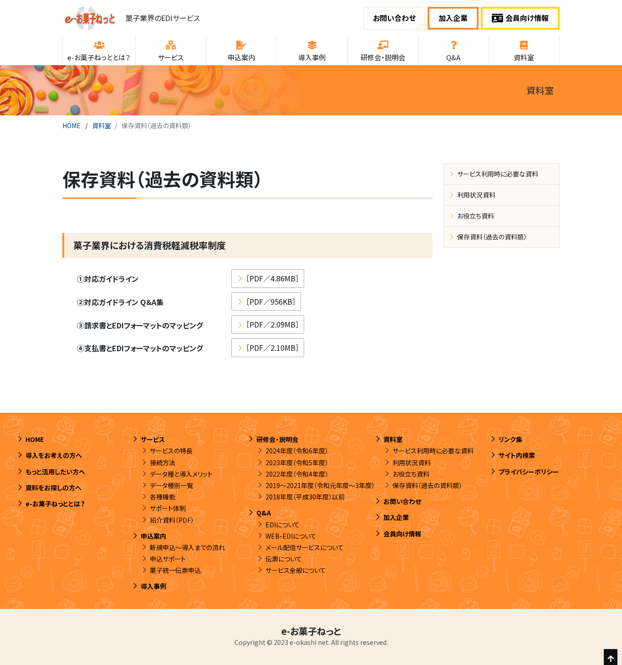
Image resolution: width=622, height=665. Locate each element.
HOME (71, 125)
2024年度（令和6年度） (296, 450)
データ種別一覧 (171, 485)
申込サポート (168, 558)
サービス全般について (295, 570)
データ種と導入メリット (181, 473)
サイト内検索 (517, 455)
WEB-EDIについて (290, 535)
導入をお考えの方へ (53, 455)
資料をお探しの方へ (53, 487)
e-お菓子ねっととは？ (55, 503)
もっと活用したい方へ (55, 471)
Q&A (263, 512)
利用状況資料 (476, 194)
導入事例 (153, 586)
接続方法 (162, 462)
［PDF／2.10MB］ (272, 347)
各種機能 (162, 496)
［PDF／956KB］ (271, 301)
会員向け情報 (527, 17)
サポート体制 (168, 508)
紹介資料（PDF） (172, 520)
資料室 (101, 125)
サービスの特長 (171, 450)
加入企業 (453, 17)
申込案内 (153, 535)
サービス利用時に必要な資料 (497, 173)
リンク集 (510, 439)
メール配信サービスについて (304, 547)
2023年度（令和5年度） (296, 462)
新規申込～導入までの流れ (187, 547)
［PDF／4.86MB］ (272, 278)
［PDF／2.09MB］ (272, 324)
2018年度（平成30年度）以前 (305, 496)
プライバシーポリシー (529, 471)
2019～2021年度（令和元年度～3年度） (320, 485)
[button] (99, 50)
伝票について (283, 558)
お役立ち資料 (475, 215)
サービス (153, 439)
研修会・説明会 (277, 439)
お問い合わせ (394, 17)
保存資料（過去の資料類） (492, 236)
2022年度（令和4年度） (296, 473)
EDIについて (282, 524)
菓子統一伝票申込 (175, 570)
